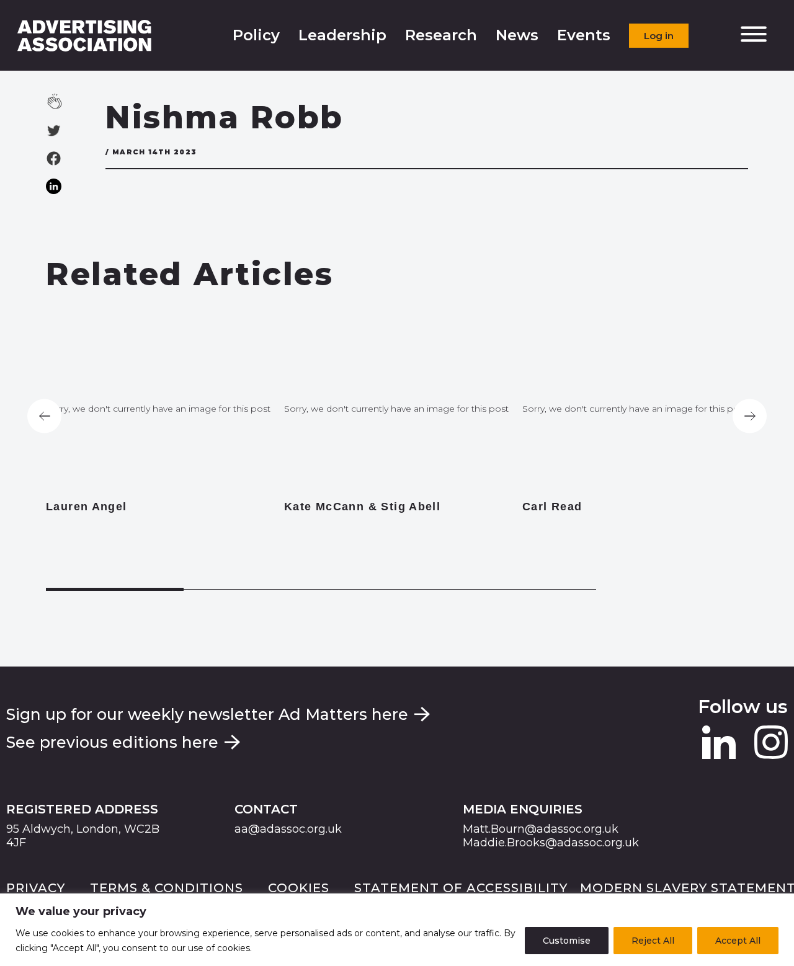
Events (583, 35)
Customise (567, 940)
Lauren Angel (86, 506)
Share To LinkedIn (53, 186)
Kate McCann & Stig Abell (362, 506)
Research (441, 35)
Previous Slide (44, 416)
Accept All (738, 940)
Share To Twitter (53, 130)
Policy (256, 35)
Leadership (342, 35)
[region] (397, 929)
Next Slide (750, 416)
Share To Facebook (53, 158)
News (517, 35)
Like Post (69, 101)
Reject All (652, 940)
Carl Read (552, 506)
